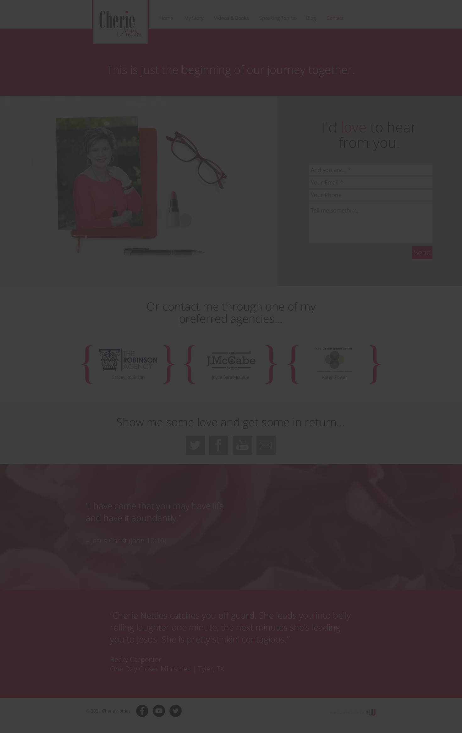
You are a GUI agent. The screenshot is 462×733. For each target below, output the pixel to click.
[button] (318, 314)
